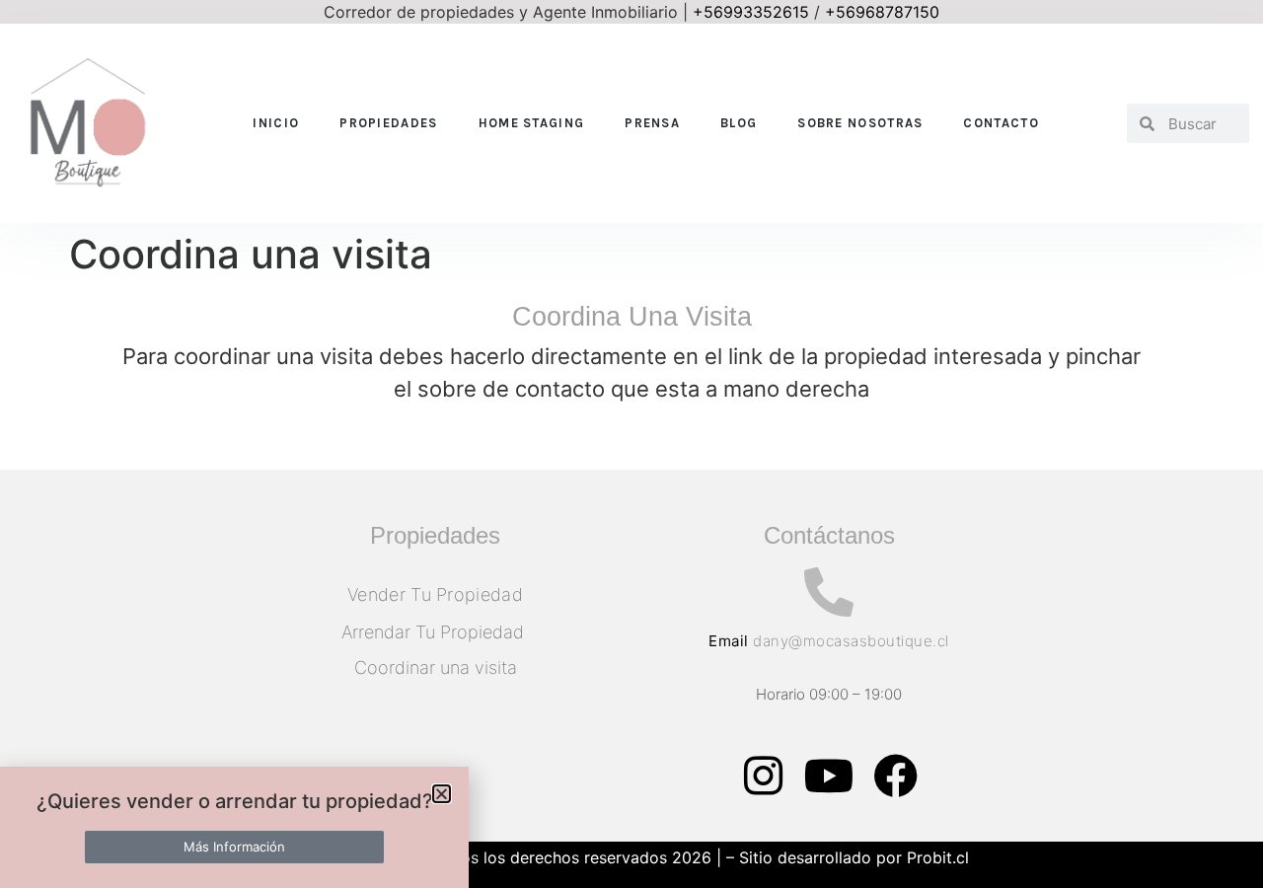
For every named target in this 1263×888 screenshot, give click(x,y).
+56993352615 (751, 12)
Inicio (276, 122)
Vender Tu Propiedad (435, 594)
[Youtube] (828, 775)
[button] (441, 793)
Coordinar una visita (435, 667)
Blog (738, 122)
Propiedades (388, 122)
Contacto (1000, 122)
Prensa (652, 122)
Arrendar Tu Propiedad (435, 632)
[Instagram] (762, 775)
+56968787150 (882, 12)
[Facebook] (895, 775)
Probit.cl (938, 857)
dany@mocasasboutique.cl (851, 640)
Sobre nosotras (860, 122)
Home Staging (532, 122)
